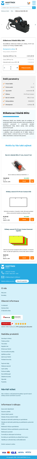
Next (35, 24)
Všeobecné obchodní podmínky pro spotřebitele (14, 419)
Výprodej (3, 379)
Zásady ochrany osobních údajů (9, 417)
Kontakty (3, 295)
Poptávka (3, 382)
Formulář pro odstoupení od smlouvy (11, 434)
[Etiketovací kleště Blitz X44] (18, 24)
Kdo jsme (3, 292)
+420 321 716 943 (11, 272)
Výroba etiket (5, 308)
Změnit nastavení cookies (8, 444)
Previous (1, 24)
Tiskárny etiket (5, 341)
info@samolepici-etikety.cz (12, 277)
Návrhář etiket (8, 389)
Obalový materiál (6, 366)
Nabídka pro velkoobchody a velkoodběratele (13, 439)
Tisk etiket (4, 343)
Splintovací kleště (6, 357)
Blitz (12, 11)
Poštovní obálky (5, 371)
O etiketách (4, 305)
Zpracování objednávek (7, 409)
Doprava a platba (5, 411)
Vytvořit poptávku (22, 281)
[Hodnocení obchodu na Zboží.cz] (7, 325)
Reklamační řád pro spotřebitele (10, 426)
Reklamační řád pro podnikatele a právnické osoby (14, 429)
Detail (24, 181)
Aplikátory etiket (5, 354)
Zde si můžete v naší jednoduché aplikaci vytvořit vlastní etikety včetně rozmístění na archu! (16, 394)
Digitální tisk (4, 346)
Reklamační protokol (6, 431)
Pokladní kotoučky (6, 359)
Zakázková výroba (6, 376)
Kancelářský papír (6, 374)
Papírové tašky (5, 363)
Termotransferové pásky (7, 351)
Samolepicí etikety (6, 338)
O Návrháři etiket (6, 310)
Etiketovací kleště (5, 11)
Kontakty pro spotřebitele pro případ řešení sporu (14, 437)
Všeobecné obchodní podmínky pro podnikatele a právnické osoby (17, 423)
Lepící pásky (4, 368)
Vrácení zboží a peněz (7, 414)
